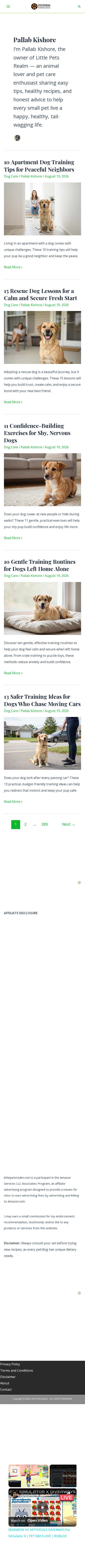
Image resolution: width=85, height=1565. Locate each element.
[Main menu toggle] (8, 6)
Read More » (13, 267)
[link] (15, 1494)
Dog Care (11, 176)
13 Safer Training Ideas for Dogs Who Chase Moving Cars (42, 700)
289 (44, 824)
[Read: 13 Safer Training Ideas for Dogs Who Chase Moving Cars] (42, 743)
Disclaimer (8, 1377)
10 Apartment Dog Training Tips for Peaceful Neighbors (39, 165)
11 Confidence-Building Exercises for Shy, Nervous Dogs (37, 433)
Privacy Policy (10, 1364)
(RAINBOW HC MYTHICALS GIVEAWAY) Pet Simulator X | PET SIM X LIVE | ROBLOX (42, 1494)
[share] (68, 1493)
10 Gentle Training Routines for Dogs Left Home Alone (40, 565)
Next (68, 824)
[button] (79, 6)
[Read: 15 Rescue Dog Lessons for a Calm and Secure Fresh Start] (42, 337)
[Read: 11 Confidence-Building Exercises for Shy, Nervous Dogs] (42, 479)
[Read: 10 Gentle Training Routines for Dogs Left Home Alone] (42, 608)
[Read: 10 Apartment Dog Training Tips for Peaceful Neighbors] (42, 208)
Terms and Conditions (16, 1370)
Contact (6, 1389)
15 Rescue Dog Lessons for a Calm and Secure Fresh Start (40, 294)
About (4, 1383)
